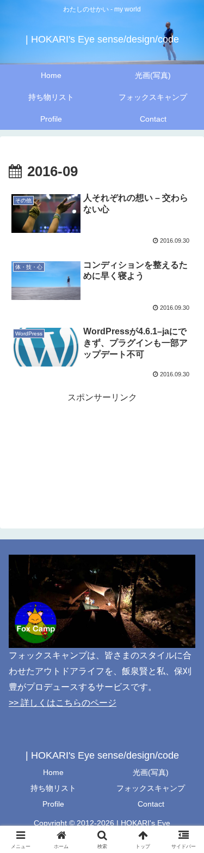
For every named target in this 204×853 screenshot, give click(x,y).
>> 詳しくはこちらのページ (62, 702)
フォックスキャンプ (150, 788)
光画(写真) (151, 772)
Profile (53, 804)
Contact (151, 804)
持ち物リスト (53, 788)
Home (53, 772)
